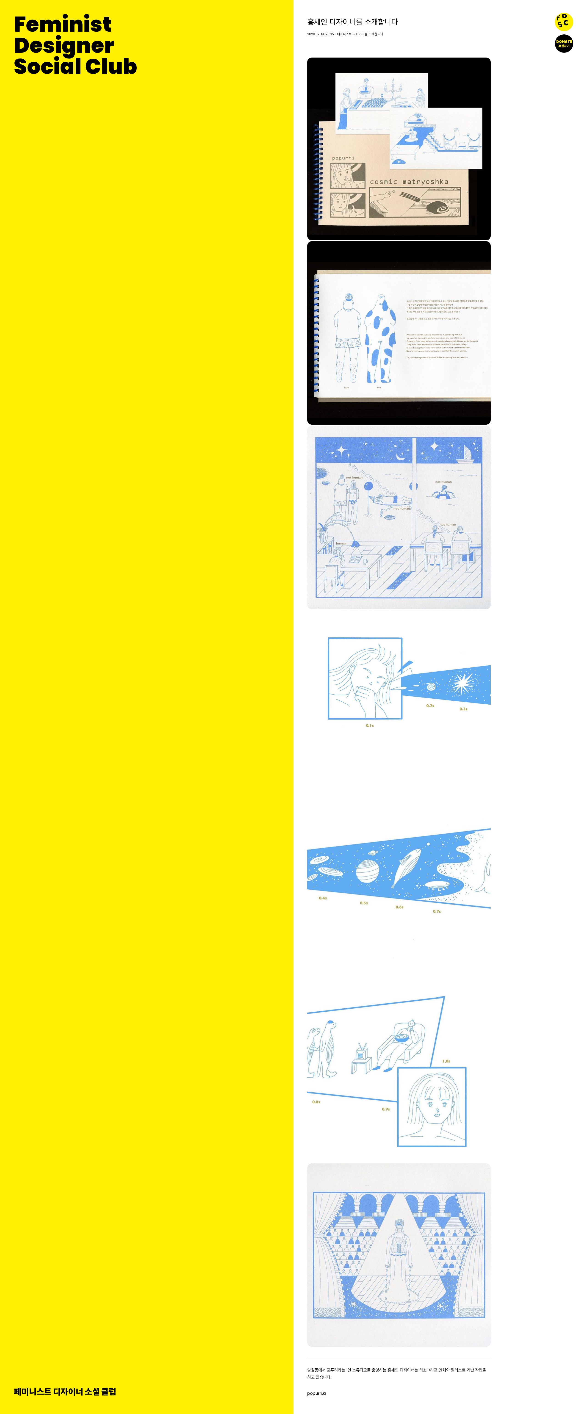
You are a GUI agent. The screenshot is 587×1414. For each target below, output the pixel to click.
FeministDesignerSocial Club (75, 45)
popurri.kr (317, 1393)
